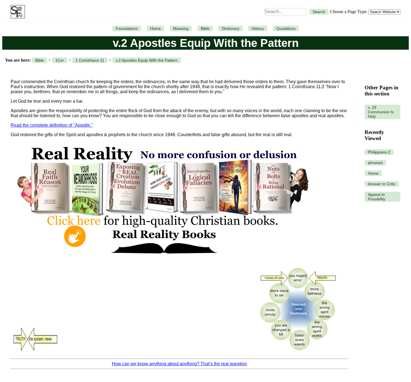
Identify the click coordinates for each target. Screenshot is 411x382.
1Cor (59, 60)
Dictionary (230, 28)
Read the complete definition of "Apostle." (52, 125)
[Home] (16, 11)
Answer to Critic (382, 184)
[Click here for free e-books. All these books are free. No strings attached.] (162, 260)
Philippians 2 (379, 152)
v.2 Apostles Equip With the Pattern (147, 60)
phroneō (375, 162)
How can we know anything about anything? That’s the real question (179, 363)
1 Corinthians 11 (89, 60)
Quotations (286, 28)
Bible (205, 28)
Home (155, 28)
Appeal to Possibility (376, 196)
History (258, 28)
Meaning (180, 28)
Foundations (127, 28)
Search (319, 11)
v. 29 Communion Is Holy (381, 112)
